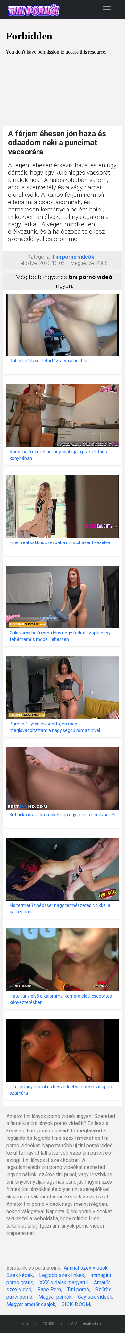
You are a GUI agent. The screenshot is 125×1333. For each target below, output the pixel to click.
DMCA (72, 1323)
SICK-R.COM (76, 1304)
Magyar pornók (55, 1297)
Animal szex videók (86, 1268)
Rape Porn (49, 1290)
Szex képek (19, 1275)
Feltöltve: (27, 263)
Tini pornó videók (73, 257)
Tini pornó (78, 1290)
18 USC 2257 (53, 1323)
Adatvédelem (93, 1323)
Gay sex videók (95, 1297)
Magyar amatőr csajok (30, 1304)
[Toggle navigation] (106, 9)
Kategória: (39, 257)
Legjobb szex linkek (61, 1275)
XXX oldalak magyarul (63, 1282)
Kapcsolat (29, 1323)
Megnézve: (83, 263)
